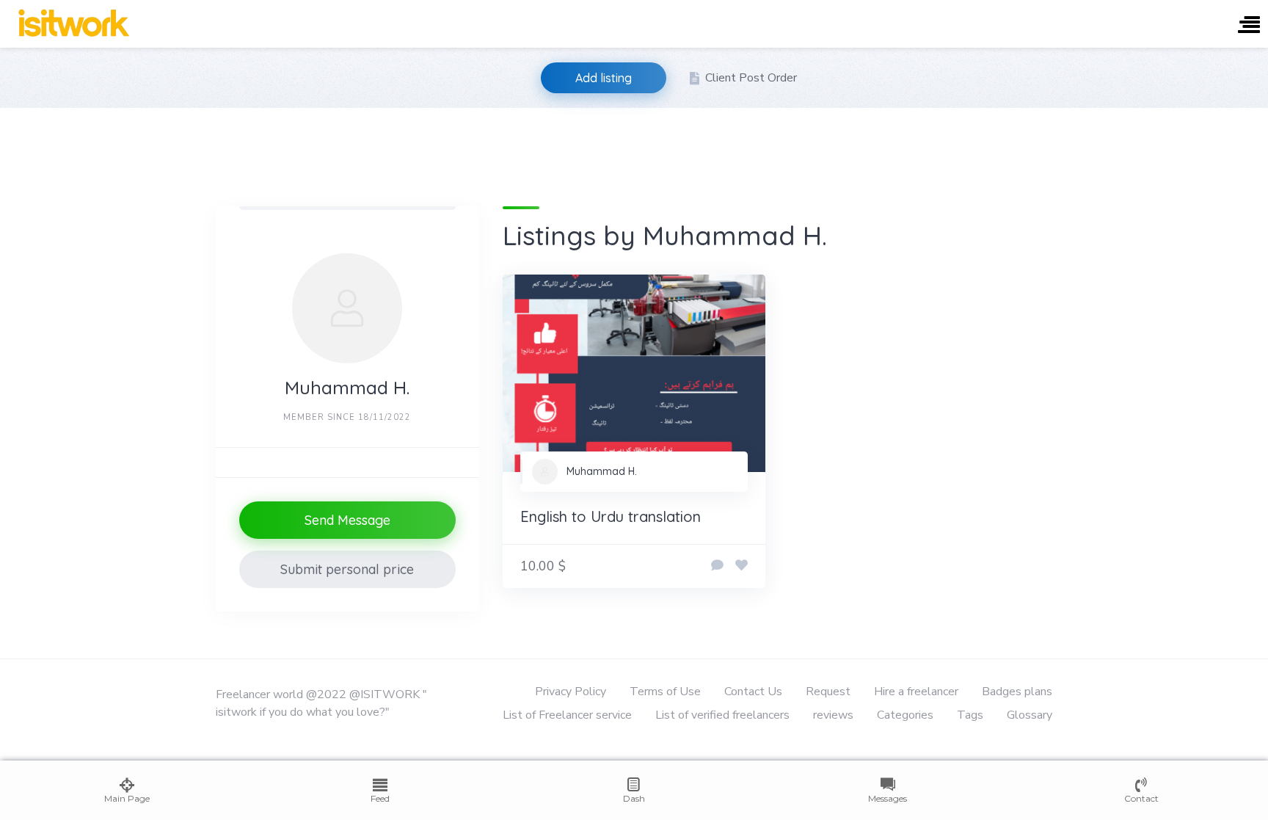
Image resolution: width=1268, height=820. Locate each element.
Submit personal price (347, 569)
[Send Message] (717, 566)
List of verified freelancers (722, 715)
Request (828, 691)
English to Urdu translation (610, 516)
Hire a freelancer (916, 691)
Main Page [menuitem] (127, 798)
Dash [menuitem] (634, 798)
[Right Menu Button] (1249, 26)
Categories (905, 715)
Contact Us (753, 691)
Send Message (347, 520)
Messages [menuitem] (887, 798)
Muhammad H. (601, 471)
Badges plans (1017, 691)
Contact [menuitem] (1141, 798)
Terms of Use (665, 691)
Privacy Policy (570, 691)
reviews (833, 715)
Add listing (603, 77)
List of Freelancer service (567, 715)
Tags (970, 715)
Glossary (1029, 715)
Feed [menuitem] (380, 798)
